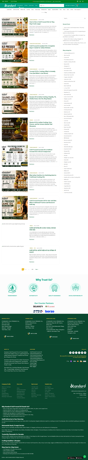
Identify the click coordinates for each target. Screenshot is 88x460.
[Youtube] (73, 353)
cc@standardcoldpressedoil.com (78, 391)
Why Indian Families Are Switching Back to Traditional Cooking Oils (42, 176)
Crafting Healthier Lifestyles (11, 441)
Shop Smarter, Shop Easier (10, 447)
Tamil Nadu (11, 427)
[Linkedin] (85, 353)
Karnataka (17, 427)
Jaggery (52, 442)
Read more (31, 34)
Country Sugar (47, 442)
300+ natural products (13, 416)
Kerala (20, 427)
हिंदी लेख (31, 225)
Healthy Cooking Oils (33, 19)
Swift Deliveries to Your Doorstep (12, 419)
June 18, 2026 (41, 172)
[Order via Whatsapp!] (84, 456)
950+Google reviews (14, 414)
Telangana (33, 427)
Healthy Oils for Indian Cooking (35, 43)
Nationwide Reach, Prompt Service (13, 425)
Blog (46, 12)
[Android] (3, 1)
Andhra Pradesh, (26, 427)
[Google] (70, 353)
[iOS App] (12, 1)
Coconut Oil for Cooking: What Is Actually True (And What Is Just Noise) (42, 72)
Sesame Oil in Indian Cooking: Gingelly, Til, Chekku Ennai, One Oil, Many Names (42, 98)
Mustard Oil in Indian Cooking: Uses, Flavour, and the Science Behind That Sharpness (40, 124)
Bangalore (38, 421)
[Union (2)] (82, 1)
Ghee (39, 442)
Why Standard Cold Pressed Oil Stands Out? (16, 407)
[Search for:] (74, 18)
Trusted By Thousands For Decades (13, 434)
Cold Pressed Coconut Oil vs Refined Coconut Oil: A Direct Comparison (40, 150)
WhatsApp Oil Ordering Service (9, 453)
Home (42, 12)
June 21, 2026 (41, 147)
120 (32, 269)
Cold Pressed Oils (34, 442)
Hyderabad (11, 421)
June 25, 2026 (41, 94)
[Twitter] (82, 353)
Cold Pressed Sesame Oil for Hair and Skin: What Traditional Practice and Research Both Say (42, 202)
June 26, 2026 (44, 43)
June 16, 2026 (41, 198)
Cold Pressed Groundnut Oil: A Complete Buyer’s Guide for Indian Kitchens (42, 47)
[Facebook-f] (76, 353)
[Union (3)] (77, 1)
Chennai (5, 421)
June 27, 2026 (41, 19)
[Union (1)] (80, 1)
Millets (57, 442)
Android (6, 1)
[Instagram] (79, 353)
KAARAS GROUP (11, 457)
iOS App (15, 1)
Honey (42, 442)
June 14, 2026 (36, 225)
